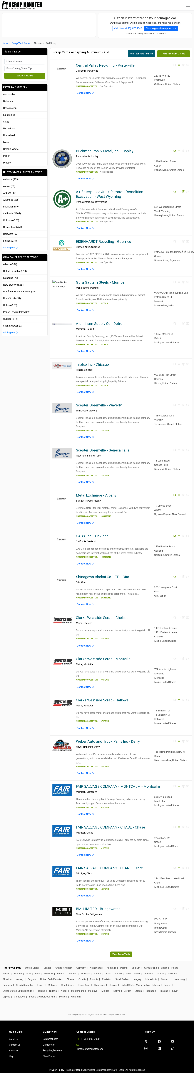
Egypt (175, 990)
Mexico (105, 990)
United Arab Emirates (51, 979)
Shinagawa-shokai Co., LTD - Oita (102, 577)
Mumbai (94, 287)
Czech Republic (24, 985)
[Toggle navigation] (188, 5)
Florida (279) (10, 240)
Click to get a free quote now (161, 28)
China (107, 973)
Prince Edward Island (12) (16, 312)
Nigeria (53, 990)
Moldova (92, 990)
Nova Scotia (82, 914)
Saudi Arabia (122, 979)
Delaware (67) (10, 233)
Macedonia (151, 979)
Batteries (8, 101)
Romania (48, 973)
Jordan (127, 990)
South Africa (67, 985)
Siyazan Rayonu (84, 500)
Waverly (93, 410)
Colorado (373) (11, 220)
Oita (78, 582)
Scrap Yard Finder (21, 43)
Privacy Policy (56, 1069)
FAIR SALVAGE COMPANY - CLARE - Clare (109, 868)
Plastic (7, 162)
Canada (47, 967)
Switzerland (150, 967)
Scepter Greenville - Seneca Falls (102, 450)
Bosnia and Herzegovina (42, 996)
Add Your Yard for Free (141, 53)
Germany (81, 967)
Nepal (64, 990)
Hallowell (88, 705)
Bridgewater (96, 914)
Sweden (73, 973)
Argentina (76, 996)
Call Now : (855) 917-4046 (128, 28)
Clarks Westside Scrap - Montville (103, 659)
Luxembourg (178, 979)
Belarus (63, 996)
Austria (60, 973)
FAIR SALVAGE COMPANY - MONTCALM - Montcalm (118, 786)
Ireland (174, 967)
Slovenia (172, 973)
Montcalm (92, 791)
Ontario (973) (10, 305)
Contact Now (84, 92)
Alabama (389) (10, 179)
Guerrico (95, 247)
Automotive (9, 94)
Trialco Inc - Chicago (92, 364)
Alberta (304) (10, 264)
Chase (90, 832)
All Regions (9, 247)
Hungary (137, 979)
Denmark (7, 985)
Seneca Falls (94, 455)
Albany (97, 500)
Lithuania (148, 973)
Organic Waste (11, 149)
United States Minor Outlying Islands (140, 985)
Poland (123, 967)
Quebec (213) (10, 318)
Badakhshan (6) (11, 206)
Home (5, 43)
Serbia (160, 973)
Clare (89, 873)
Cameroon (19, 996)
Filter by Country (12, 967)
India (28, 973)
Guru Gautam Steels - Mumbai (100, 282)
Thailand (40, 990)
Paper (6, 155)
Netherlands (96, 967)
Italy (37, 973)
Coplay (94, 156)
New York (81, 455)
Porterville (92, 70)
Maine (79, 623)
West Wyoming (99, 201)
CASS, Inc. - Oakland (92, 536)
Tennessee (82, 410)
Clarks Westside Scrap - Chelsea (102, 618)
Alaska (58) (9, 186)
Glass (6, 121)
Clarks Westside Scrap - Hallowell (103, 700)
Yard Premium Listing (174, 53)
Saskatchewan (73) (13, 325)
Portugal (85, 973)
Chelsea (88, 623)
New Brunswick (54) (13, 284)
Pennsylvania (83, 156)
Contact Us (14, 1044)
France (118, 973)
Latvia (97, 973)
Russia (167, 985)
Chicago (88, 369)
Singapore (99, 985)
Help (11, 1056)
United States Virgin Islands (17, 990)
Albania (70, 979)
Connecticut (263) (12, 227)
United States (32, 967)
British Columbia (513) (15, 271)
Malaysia (52, 985)
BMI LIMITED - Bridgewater (98, 909)
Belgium (136, 967)
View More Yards (121, 954)
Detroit (90, 329)
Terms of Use (73, 1069)
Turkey (40, 985)
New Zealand (133, 973)
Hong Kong (84, 985)
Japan (138, 990)
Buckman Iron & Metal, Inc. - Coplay (104, 151)
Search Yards (25, 75)
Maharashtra (82, 287)
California (81, 70)
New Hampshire (84, 746)
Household (9, 135)
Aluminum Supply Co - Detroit (100, 324)
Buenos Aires (83, 247)
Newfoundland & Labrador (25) (19, 291)
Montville (88, 664)
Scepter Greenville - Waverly (99, 405)
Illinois (79, 369)
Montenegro (77, 990)
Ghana (164, 979)
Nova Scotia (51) (12, 298)
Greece (18, 973)
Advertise (13, 1050)
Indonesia (151, 990)
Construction (10, 108)
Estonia (94, 979)
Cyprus (6, 996)
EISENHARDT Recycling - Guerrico (103, 241)
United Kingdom (63, 967)
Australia (111, 967)
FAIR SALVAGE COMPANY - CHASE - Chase (110, 827)
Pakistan (106, 979)
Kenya (116, 990)
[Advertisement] (48, 23)
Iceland (164, 990)
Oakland (91, 541)
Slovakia (7, 979)
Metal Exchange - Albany (96, 495)
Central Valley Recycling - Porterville (105, 65)
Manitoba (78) (10, 277)
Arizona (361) (10, 193)
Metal (6, 142)
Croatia (82, 979)
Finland (6, 973)
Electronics (9, 114)
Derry (97, 746)
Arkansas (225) (11, 199)
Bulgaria (32, 979)
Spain (164, 967)
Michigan (80, 329)
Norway (20, 979)
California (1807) (12, 213)
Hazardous (9, 128)
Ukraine (113, 985)
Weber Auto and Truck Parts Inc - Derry (108, 741)
